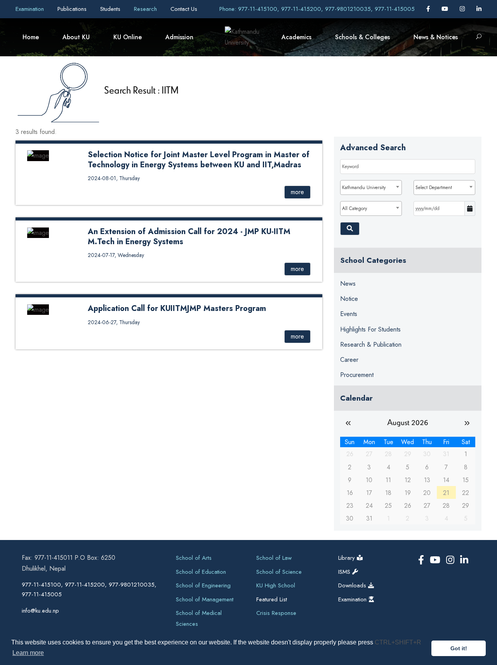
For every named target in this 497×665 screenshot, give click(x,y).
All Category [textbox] (354, 208)
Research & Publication (370, 344)
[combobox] (371, 187)
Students (111, 9)
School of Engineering (203, 585)
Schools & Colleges (362, 37)
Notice (349, 298)
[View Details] (38, 155)
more (297, 192)
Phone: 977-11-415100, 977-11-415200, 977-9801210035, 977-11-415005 (317, 9)
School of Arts (194, 558)
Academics (296, 37)
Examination (31, 9)
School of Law (274, 558)
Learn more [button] (28, 652)
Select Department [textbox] (433, 187)
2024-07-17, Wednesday (116, 255)
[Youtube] (445, 9)
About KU (76, 37)
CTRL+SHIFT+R (398, 642)
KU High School (275, 585)
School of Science (279, 572)
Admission (179, 37)
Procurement (357, 374)
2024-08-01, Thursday (114, 178)
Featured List (271, 599)
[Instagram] (463, 9)
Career (349, 359)
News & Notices (436, 37)
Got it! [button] (458, 648)
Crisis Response (276, 613)
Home (31, 37)
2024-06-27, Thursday (114, 322)
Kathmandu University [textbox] (364, 187)
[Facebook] (429, 9)
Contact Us (183, 9)
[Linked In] (478, 9)
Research (146, 9)
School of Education (201, 572)
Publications (73, 9)
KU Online (127, 37)
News (348, 283)
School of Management (204, 599)
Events (348, 313)
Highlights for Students (370, 329)
